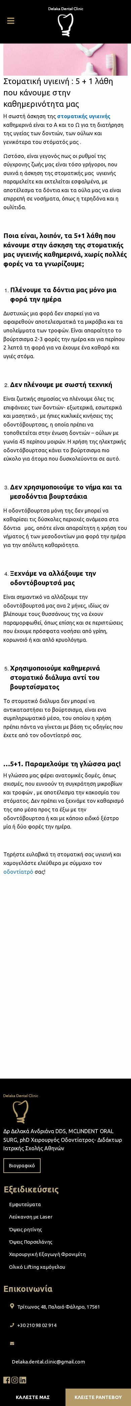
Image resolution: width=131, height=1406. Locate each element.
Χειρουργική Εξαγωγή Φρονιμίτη (47, 1254)
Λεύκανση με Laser (30, 1217)
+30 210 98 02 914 (36, 1325)
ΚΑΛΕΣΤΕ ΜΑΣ (33, 1397)
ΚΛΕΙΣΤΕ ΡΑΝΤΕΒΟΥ (98, 1397)
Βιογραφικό (22, 1165)
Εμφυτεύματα (25, 1204)
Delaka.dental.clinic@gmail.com (48, 1361)
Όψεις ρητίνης (25, 1229)
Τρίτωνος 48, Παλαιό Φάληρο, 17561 (58, 1307)
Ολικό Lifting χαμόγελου (37, 1267)
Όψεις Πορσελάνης (30, 1242)
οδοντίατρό (18, 872)
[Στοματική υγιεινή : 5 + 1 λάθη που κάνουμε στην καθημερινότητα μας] (65, 59)
